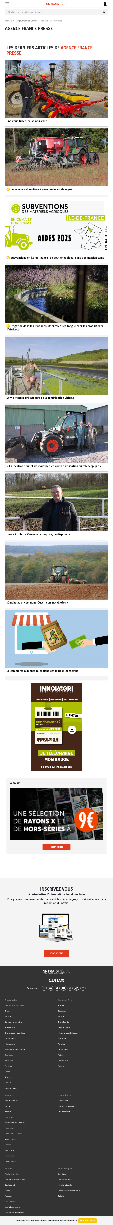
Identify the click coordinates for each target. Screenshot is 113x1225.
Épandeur (9, 1060)
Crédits (61, 1196)
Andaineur (9, 1150)
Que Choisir (63, 1100)
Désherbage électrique (14, 1005)
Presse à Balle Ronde (13, 1134)
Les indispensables (12, 1207)
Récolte (8, 1082)
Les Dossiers (10, 1201)
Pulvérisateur (10, 1038)
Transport (9, 1077)
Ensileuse (9, 1055)
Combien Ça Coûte (66, 1106)
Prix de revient (64, 1112)
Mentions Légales (65, 1185)
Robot (7, 1071)
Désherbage (63, 1060)
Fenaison (9, 1066)
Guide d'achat (65, 1095)
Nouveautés (11, 1000)
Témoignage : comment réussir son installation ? (37, 602)
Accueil (8, 21)
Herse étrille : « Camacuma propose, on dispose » (38, 534)
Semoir (8, 1016)
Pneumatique (11, 1088)
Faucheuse (9, 1156)
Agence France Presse (51, 21)
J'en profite (56, 847)
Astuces (8, 1196)
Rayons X (9, 1095)
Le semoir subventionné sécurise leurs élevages (41, 189)
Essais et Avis (65, 1000)
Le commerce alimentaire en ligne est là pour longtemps (42, 671)
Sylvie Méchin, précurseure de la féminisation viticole (40, 397)
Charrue (8, 1106)
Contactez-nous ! (65, 1179)
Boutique (62, 1174)
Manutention (10, 1044)
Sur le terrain (10, 1185)
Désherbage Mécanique (15, 1033)
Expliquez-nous (87, 1220)
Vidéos (7, 1190)
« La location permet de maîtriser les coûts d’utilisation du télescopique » (54, 466)
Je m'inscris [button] (56, 953)
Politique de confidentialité (69, 1190)
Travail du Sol (10, 1027)
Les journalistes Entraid (26, 21)
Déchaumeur (10, 1161)
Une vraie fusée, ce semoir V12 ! (26, 121)
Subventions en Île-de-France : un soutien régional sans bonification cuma (57, 257)
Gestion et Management (15, 1179)
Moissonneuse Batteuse (15, 1049)
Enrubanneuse (11, 1100)
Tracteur (8, 1011)
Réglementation (12, 1174)
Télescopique (63, 1011)
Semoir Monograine (13, 1022)
